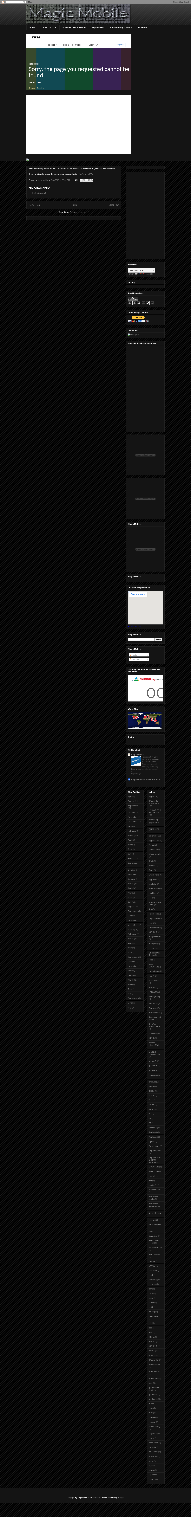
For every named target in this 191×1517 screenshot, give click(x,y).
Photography (154, 996)
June (130, 849)
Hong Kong (154, 971)
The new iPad (155, 1254)
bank (151, 1275)
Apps (151, 870)
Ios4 (151, 923)
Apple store (154, 840)
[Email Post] (76, 180)
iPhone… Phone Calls (154, 1044)
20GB (151, 1095)
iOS (150, 1332)
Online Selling (155, 1213)
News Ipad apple (153, 1198)
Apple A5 (153, 1137)
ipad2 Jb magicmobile (154, 1053)
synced (152, 1465)
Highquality (154, 918)
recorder (152, 1447)
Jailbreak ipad (155, 980)
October (131, 812)
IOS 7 (151, 976)
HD (150, 1180)
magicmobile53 (155, 937)
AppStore (153, 879)
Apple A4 (153, 1132)
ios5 (151, 1383)
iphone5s (153, 1070)
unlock (152, 1479)
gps (150, 1328)
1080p (152, 1091)
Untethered (154, 927)
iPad (151, 861)
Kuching (152, 893)
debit (151, 1307)
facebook (142, 27)
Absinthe (153, 1127)
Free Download (153, 965)
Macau (152, 987)
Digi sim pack (155, 1150)
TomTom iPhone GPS (154, 1025)
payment (153, 1433)
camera (152, 1284)
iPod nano (153, 1378)
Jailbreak (153, 836)
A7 (150, 1123)
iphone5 (152, 1061)
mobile (152, 1417)
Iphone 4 (153, 849)
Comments (136, 659)
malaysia (153, 944)
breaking (153, 1279)
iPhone (152, 865)
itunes (151, 1404)
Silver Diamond (155, 1247)
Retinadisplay (155, 1224)
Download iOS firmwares (74, 27)
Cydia (151, 1141)
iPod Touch (154, 888)
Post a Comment (39, 193)
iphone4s (153, 1394)
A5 (150, 1118)
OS (150, 898)
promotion (153, 1443)
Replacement (98, 27)
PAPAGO (153, 992)
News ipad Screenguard (154, 1205)
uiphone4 (153, 1475)
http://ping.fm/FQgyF (86, 174)
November (132, 817)
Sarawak (153, 1008)
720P (151, 1109)
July (129, 854)
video (151, 1086)
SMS (151, 1231)
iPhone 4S (153, 1360)
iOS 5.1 (152, 1341)
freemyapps (154, 1316)
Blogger (121, 1498)
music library (154, 1426)
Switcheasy (154, 1012)
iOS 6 (151, 1038)
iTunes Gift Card (48, 27)
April (130, 796)
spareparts (153, 1456)
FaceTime (153, 1171)
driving (152, 1312)
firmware (153, 1033)
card (151, 1293)
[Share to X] (86, 180)
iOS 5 (151, 1337)
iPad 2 (152, 1351)
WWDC (152, 1266)
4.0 (150, 909)
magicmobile (154, 1075)
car (150, 1289)
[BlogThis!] (83, 180)
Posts (134, 655)
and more (153, 1270)
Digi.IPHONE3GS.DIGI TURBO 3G (155, 1159)
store (151, 1461)
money (152, 1422)
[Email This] (81, 180)
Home (32, 27)
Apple (151, 796)
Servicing (153, 1236)
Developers (154, 1146)
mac (151, 1408)
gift (150, 1323)
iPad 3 (152, 1355)
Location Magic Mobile (121, 27)
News (151, 845)
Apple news (154, 829)
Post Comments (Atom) (79, 212)
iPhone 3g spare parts (154, 802)
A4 (150, 1114)
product (152, 1082)
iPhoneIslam (154, 1364)
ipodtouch (153, 1399)
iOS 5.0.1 (153, 932)
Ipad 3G (152, 1185)
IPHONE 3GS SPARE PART (155, 811)
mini (151, 1413)
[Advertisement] (139, 215)
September (133, 805)
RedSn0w (153, 1003)
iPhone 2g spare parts (154, 820)
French (152, 1176)
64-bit (151, 1105)
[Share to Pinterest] (91, 180)
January (131, 826)
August (131, 801)
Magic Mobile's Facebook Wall (145, 779)
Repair (152, 1220)
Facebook (153, 914)
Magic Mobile (137, 754)
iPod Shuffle (154, 1371)
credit (151, 1302)
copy (151, 1298)
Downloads (154, 1167)
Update (152, 1261)
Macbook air (154, 1190)
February (132, 831)
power (151, 1438)
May (130, 844)
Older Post (114, 205)
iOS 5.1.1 (153, 1346)
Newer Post (34, 205)
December (132, 822)
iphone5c (153, 1066)
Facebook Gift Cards (150, 757)
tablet (151, 1470)
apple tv (152, 884)
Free (151, 960)
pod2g (152, 948)
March (131, 835)
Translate (149, 274)
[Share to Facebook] (89, 180)
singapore (153, 1452)
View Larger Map (134, 626)
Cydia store (154, 875)
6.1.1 (151, 1100)
